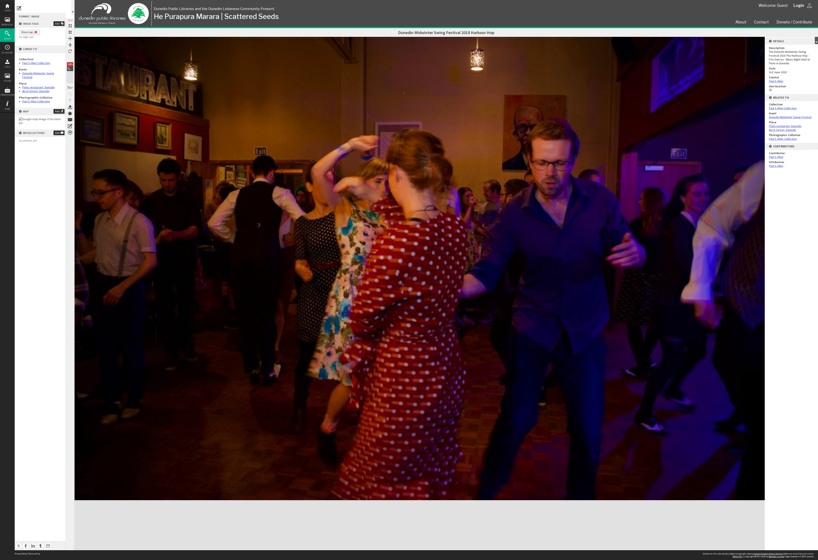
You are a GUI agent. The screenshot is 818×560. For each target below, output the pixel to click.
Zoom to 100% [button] (70, 58)
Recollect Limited (776, 556)
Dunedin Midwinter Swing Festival (790, 117)
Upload (7, 80)
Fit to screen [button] (70, 32)
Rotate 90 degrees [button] (70, 51)
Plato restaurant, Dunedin (38, 87)
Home (7, 10)
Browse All (7, 24)
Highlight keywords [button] (70, 100)
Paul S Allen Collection (36, 63)
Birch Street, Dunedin (35, 91)
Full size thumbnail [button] (70, 26)
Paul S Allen (776, 81)
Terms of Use (34, 553)
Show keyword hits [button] (70, 94)
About (740, 22)
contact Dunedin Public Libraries (768, 553)
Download (70, 107)
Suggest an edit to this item (19, 8)
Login (7, 66)
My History (7, 52)
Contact (761, 22)
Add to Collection (70, 113)
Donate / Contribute (794, 22)
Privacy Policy (21, 553)
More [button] (7, 109)
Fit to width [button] (70, 38)
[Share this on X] (18, 543)
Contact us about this (70, 119)
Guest (782, 5)
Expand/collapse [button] (816, 40)
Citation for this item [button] (70, 132)
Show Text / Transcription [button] (70, 88)
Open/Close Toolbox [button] (72, 8)
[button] (70, 68)
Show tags (27, 32)
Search (7, 38)
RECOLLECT (738, 556)
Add (57, 23)
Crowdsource (7, 94)
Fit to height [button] (70, 45)
